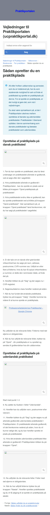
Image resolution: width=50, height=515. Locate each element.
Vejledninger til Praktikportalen (14, 60)
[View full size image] (25, 158)
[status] (25, 107)
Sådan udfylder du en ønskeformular (25, 503)
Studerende (7, 63)
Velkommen (32, 60)
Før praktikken (19, 63)
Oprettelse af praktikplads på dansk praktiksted (21, 142)
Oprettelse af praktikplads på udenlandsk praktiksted (21, 354)
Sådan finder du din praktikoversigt (24, 505)
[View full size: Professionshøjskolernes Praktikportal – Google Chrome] (25, 315)
